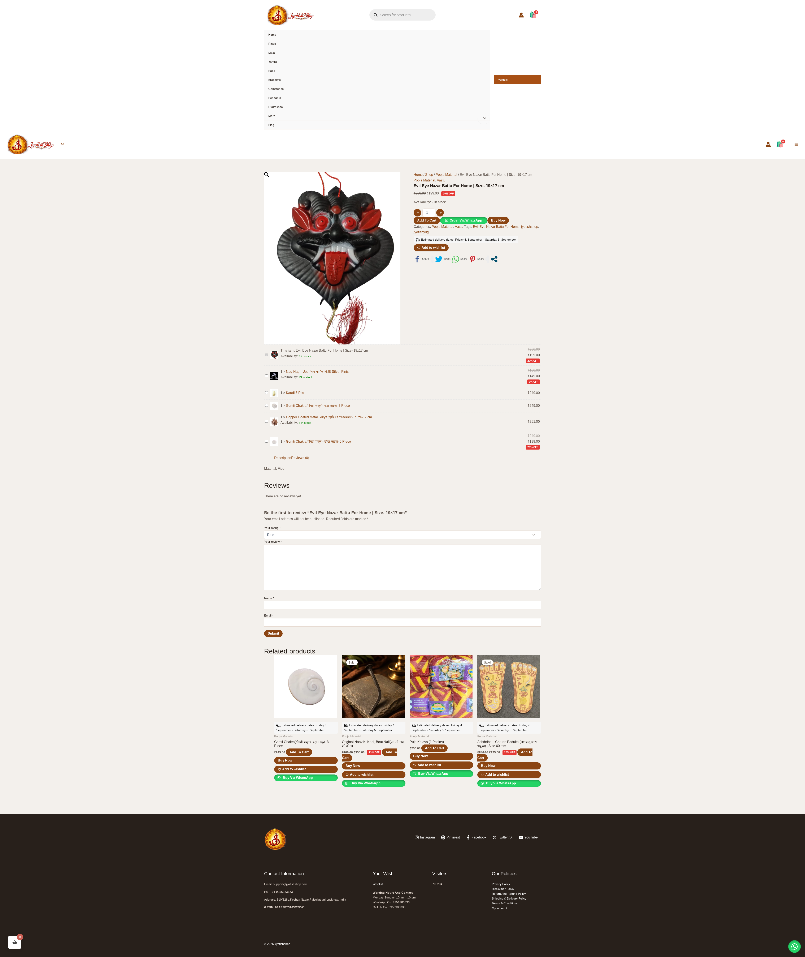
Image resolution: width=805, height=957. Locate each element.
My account (499, 908)
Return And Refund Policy (509, 893)
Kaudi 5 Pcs (295, 393)
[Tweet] (442, 259)
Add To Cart (426, 220)
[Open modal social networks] (494, 259)
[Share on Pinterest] (476, 259)
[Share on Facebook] (421, 259)
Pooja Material (446, 174)
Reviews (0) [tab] (300, 458)
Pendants (274, 97)
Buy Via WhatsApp (297, 778)
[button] (63, 144)
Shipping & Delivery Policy (509, 898)
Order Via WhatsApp (466, 220)
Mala (271, 52)
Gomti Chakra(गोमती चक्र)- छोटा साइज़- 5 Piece (318, 441)
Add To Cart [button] (299, 752)
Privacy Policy (501, 884)
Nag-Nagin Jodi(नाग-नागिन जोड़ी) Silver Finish (318, 371)
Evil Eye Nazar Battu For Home (496, 226)
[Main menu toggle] (796, 144)
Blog (271, 124)
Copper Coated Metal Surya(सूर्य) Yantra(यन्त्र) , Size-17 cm (329, 417)
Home (272, 34)
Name (269, 598)
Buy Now (498, 220)
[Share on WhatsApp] (459, 259)
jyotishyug (421, 232)
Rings (272, 43)
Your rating (272, 527)
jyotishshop (529, 226)
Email (268, 615)
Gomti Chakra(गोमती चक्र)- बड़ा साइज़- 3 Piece (318, 405)
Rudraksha (275, 106)
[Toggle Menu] (483, 118)
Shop (429, 174)
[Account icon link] (521, 15)
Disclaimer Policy (503, 889)
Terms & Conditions (505, 903)
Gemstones (276, 88)
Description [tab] (282, 458)
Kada (271, 70)
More (271, 115)
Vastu (441, 180)
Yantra (272, 61)
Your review (273, 541)
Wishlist (503, 79)
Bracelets (274, 79)
